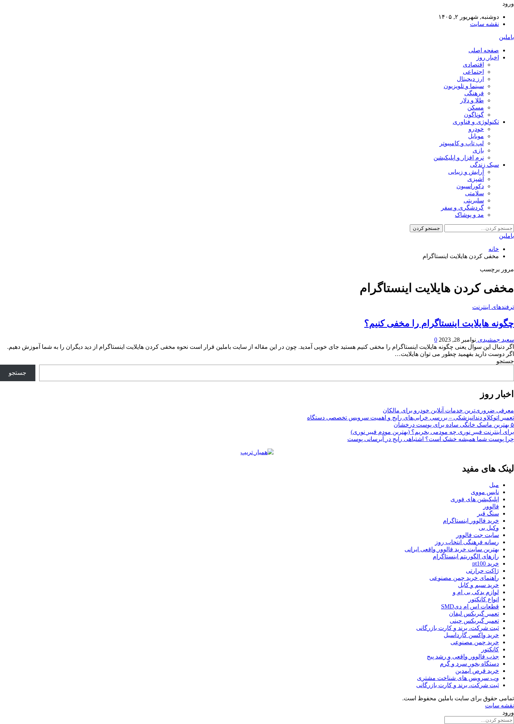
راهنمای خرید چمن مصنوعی (464, 578)
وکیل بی (489, 528)
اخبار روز (487, 57)
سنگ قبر (488, 513)
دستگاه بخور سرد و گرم (469, 663)
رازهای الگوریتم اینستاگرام (466, 556)
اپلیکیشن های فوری (474, 499)
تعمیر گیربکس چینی (474, 621)
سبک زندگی (484, 164)
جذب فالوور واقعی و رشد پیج (463, 656)
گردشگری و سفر (462, 207)
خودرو (476, 129)
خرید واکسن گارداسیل (471, 635)
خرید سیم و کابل (478, 585)
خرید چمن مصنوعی (474, 642)
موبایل (476, 136)
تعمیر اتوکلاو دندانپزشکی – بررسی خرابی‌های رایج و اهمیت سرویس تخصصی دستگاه (410, 417)
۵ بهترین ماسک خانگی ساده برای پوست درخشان (454, 424)
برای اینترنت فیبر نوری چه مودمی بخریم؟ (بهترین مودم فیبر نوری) (432, 432)
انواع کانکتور (483, 599)
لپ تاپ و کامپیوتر (461, 143)
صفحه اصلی (483, 50)
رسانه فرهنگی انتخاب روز (467, 542)
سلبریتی (474, 200)
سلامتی (474, 193)
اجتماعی (473, 71)
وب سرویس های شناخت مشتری (458, 678)
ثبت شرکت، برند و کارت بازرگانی (457, 628)
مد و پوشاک (469, 214)
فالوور (491, 506)
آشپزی (475, 179)
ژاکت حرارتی (482, 570)
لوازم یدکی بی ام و (476, 592)
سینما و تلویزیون (464, 86)
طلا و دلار (472, 100)
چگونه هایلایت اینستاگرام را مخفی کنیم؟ (439, 323)
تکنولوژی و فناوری (476, 122)
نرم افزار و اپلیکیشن (458, 157)
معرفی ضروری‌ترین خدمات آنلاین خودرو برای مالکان (448, 410)
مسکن (475, 107)
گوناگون (474, 114)
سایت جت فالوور (477, 535)
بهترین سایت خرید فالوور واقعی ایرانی (452, 549)
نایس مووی (485, 492)
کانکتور (490, 649)
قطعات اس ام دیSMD (470, 606)
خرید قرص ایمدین (477, 671)
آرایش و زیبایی (466, 172)
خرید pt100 (485, 563)
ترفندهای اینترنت (493, 307)
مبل (494, 485)
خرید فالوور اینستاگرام (471, 520)
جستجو (505, 361)
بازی (478, 150)
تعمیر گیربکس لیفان (474, 613)
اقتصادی (473, 64)
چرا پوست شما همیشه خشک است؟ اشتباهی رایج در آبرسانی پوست (430, 439)
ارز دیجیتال (470, 79)
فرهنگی (474, 93)
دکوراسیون (470, 186)
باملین (506, 37)
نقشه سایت (484, 24)
